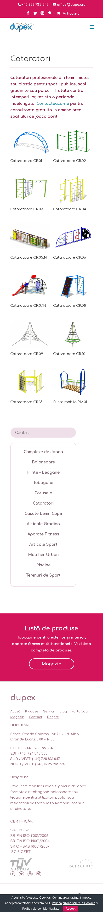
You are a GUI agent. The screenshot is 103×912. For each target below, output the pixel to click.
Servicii (49, 711)
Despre (53, 717)
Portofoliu (80, 711)
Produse (31, 711)
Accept (70, 908)
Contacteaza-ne (53, 103)
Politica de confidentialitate (41, 908)
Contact (35, 717)
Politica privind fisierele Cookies (73, 903)
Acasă (15, 711)
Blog (63, 711)
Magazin (51, 664)
